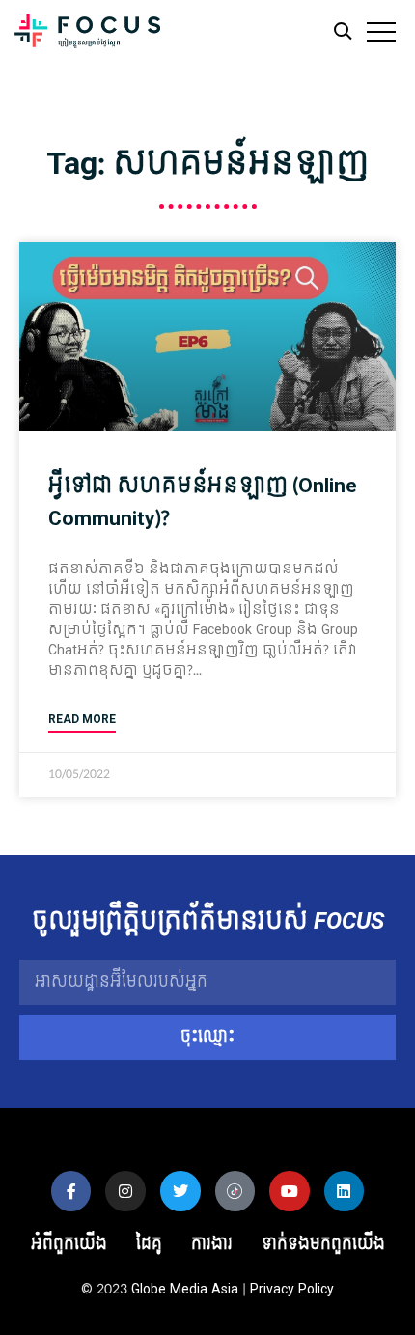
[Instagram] (125, 1191)
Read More (82, 719)
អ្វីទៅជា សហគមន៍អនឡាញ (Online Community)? (202, 502)
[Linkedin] (344, 1191)
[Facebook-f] (71, 1191)
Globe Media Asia (184, 1289)
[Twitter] (180, 1191)
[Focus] (87, 36)
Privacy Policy (292, 1289)
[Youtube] (289, 1191)
